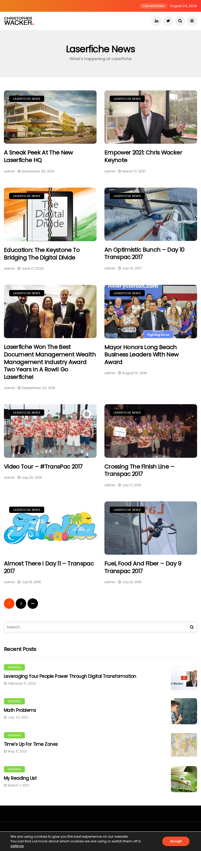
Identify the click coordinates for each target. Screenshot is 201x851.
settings (17, 846)
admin (9, 171)
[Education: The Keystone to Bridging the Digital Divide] (50, 214)
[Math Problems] (184, 711)
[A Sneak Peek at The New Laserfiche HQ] (50, 117)
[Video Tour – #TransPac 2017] (50, 431)
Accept (176, 841)
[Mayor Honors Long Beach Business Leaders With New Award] (150, 311)
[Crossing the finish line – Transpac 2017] (150, 431)
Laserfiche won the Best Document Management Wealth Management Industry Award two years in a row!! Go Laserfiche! (50, 362)
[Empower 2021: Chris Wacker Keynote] (150, 117)
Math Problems (20, 710)
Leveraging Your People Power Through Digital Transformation (70, 676)
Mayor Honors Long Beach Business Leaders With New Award (141, 354)
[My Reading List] (184, 779)
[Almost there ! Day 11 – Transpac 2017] (50, 528)
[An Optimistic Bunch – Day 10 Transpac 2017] (150, 214)
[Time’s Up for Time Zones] (184, 745)
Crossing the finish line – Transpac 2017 (139, 470)
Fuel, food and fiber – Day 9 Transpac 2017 (142, 567)
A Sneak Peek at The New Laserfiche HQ (38, 156)
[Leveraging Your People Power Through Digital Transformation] (184, 677)
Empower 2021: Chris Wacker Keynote (143, 156)
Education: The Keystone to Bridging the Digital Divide (42, 254)
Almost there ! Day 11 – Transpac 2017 (49, 567)
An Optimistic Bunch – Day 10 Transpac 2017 (144, 253)
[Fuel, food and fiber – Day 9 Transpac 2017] (150, 528)
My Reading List (20, 778)
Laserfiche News (26, 99)
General (14, 667)
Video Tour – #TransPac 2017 (43, 466)
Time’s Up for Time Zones (31, 744)
